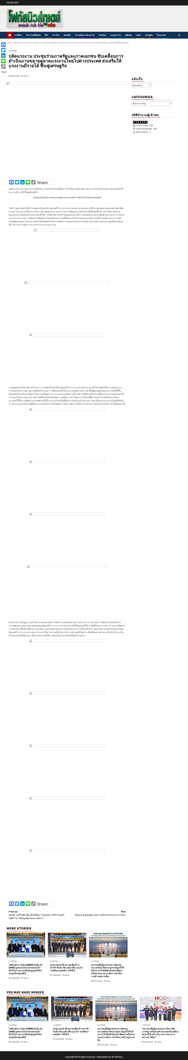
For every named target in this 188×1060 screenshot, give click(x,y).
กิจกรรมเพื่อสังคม (33, 35)
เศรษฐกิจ (149, 35)
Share (42, 182)
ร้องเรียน (102, 35)
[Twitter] (4, 50)
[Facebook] (4, 44)
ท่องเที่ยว (67, 35)
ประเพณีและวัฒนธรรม (85, 35)
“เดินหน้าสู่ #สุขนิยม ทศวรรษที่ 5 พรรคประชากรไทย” (100, 913)
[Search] (179, 35)
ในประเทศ (161, 35)
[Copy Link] (4, 66)
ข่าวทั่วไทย (13, 51)
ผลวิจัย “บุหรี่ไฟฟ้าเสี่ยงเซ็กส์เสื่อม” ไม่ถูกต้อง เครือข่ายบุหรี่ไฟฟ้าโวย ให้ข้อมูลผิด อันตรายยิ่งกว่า (36, 915)
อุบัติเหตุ (128, 35)
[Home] (9, 35)
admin (25, 76)
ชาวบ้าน (56, 35)
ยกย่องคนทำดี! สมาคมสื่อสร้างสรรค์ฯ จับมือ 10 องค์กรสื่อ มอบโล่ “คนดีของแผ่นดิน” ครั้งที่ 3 (66, 968)
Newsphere (102, 1057)
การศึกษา (18, 35)
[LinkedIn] (4, 55)
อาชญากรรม (115, 35)
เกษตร (138, 35)
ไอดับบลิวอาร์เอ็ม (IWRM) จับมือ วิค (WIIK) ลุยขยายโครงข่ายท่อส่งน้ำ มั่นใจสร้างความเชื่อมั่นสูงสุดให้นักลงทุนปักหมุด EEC (25, 969)
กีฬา (46, 35)
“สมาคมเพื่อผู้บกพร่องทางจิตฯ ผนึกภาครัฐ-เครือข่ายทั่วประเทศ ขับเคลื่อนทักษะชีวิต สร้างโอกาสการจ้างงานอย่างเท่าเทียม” (160, 1033)
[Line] (4, 61)
